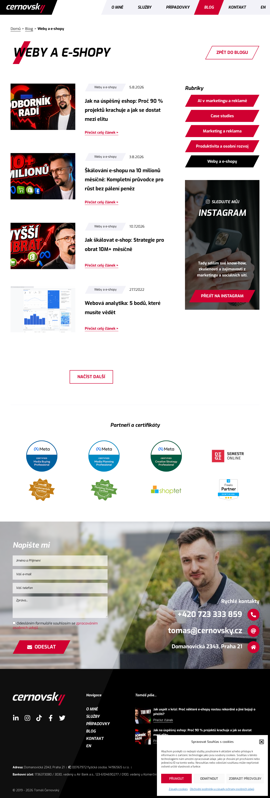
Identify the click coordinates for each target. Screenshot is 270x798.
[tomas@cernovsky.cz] (253, 631)
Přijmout (176, 779)
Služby (144, 7)
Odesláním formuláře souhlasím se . (55, 625)
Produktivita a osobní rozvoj (222, 146)
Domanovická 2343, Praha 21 (207, 646)
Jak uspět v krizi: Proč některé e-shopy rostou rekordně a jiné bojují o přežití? (204, 711)
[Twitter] (62, 718)
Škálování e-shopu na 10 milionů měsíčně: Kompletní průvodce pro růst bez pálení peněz (124, 179)
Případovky (178, 7)
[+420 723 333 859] (253, 615)
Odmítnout (209, 779)
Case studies (222, 116)
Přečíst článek (163, 720)
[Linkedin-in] (16, 718)
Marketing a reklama (222, 131)
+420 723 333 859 (209, 614)
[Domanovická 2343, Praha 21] (253, 647)
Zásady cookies (178, 789)
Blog (209, 7)
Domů (16, 28)
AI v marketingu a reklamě (222, 100)
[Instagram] (27, 718)
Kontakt (237, 7)
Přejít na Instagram (222, 296)
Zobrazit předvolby (245, 779)
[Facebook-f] (50, 718)
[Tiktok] (39, 718)
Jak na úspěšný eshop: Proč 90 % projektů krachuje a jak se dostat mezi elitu (124, 110)
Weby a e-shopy (105, 87)
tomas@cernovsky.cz (205, 631)
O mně (117, 7)
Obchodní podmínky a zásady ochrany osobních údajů (222, 789)
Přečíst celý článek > (101, 132)
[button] (261, 742)
